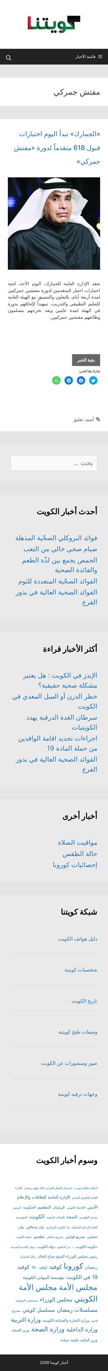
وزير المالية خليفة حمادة (79, 1340)
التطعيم (44, 1207)
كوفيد (55, 1266)
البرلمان (59, 1207)
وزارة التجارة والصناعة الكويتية (66, 1320)
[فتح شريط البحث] (8, 58)
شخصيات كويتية (80, 970)
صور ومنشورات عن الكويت (69, 1063)
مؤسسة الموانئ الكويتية (43, 1277)
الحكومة (29, 1207)
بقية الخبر (83, 361)
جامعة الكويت (24, 1237)
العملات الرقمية (55, 1217)
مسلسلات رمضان (77, 1309)
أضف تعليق (83, 419)
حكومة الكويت (86, 1247)
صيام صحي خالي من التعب (60, 549)
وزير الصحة (20, 1330)
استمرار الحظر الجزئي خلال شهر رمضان (48, 1188)
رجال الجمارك (28, 1256)
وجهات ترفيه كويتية (77, 1094)
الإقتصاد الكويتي (76, 1207)
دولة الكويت (46, 1247)
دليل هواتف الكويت (77, 939)
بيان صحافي (35, 1227)
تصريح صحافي (54, 1237)
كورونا (73, 1266)
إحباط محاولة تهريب (86, 1188)
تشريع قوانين (75, 1237)
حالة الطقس (80, 854)
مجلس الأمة (78, 1287)
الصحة (71, 1216)
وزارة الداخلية (82, 1329)
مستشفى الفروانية (27, 1300)
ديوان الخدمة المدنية (23, 1247)
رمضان (91, 1267)
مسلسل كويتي (39, 1310)
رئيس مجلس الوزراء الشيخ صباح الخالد (68, 1256)
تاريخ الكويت (84, 1001)
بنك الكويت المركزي (58, 1227)
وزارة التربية (26, 1319)
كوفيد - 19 (39, 1267)
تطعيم (39, 1236)
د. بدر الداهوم (65, 1247)
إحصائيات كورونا (75, 865)
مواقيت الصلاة (77, 842)
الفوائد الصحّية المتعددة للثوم (57, 581)
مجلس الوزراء (56, 1299)
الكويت (37, 1216)
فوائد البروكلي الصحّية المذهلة (56, 538)
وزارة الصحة (47, 1329)
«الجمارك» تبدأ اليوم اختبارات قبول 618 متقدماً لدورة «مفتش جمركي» (57, 147)
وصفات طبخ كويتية (77, 1032)
